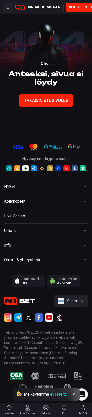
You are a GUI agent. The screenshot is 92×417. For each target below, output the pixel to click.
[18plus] (35, 376)
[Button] (8, 7)
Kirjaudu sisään (44, 7)
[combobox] (71, 301)
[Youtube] (49, 317)
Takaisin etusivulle (46, 100)
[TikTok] (59, 317)
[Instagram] (8, 317)
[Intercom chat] (82, 394)
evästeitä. (58, 394)
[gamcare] (78, 376)
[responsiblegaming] (57, 376)
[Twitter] (29, 317)
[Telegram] (18, 317)
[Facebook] (39, 317)
